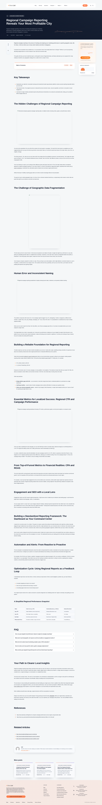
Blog (44, 787)
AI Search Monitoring (60, 789)
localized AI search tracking (29, 356)
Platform (45, 792)
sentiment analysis (60, 797)
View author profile (24, 750)
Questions (45, 790)
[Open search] (93, 5)
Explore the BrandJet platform (16, 796)
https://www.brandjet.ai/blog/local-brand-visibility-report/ (27, 738)
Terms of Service (47, 795)
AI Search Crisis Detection (61, 790)
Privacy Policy (30, 802)
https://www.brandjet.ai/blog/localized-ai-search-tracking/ (28, 736)
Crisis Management (60, 787)
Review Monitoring (60, 795)
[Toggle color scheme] (91, 5)
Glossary (45, 789)
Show (71, 65)
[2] (53, 448)
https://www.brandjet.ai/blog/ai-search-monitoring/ (26, 734)
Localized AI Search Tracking (62, 792)
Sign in (85, 5)
